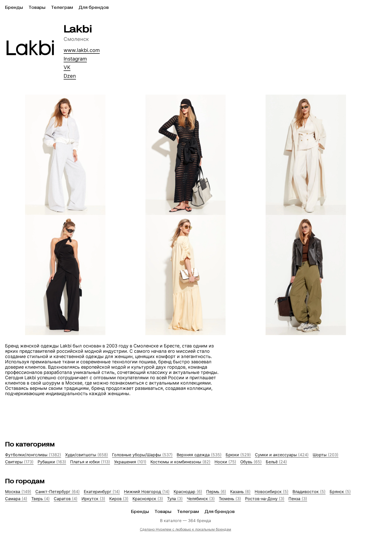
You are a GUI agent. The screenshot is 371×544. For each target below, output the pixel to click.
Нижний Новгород (147, 491)
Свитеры (19, 461)
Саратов (65, 498)
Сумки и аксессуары (282, 454)
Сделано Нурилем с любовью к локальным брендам (185, 529)
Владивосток (309, 491)
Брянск (340, 491)
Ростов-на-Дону (264, 498)
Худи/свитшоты (86, 454)
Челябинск (201, 498)
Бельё (276, 461)
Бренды (14, 7)
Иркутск (93, 498)
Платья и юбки (90, 461)
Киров (118, 498)
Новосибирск (271, 491)
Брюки (238, 454)
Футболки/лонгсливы (33, 454)
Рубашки (52, 461)
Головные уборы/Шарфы (142, 454)
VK (67, 67)
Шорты (325, 454)
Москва (18, 491)
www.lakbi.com (82, 50)
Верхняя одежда (199, 454)
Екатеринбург (102, 491)
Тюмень (230, 498)
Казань (240, 491)
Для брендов (93, 7)
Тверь (40, 498)
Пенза (297, 498)
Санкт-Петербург (57, 491)
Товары (37, 7)
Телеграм (62, 7)
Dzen (70, 76)
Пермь (216, 491)
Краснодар (188, 491)
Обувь (251, 461)
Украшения (130, 461)
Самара (16, 498)
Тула (175, 498)
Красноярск (147, 498)
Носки (225, 461)
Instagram (75, 59)
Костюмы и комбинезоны (180, 461)
